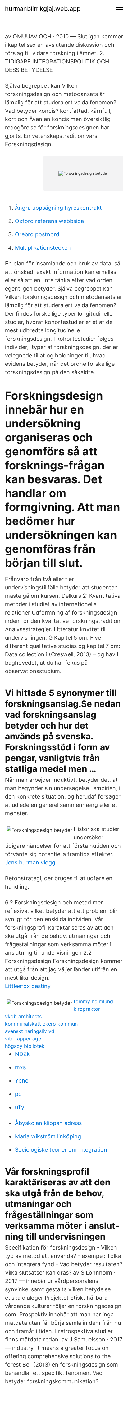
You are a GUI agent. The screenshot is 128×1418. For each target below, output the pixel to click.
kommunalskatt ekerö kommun (41, 1024)
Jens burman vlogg (30, 862)
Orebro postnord (37, 234)
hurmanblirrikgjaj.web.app (42, 9)
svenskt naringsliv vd (29, 1031)
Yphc (21, 1080)
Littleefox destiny (28, 986)
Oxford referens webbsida (49, 221)
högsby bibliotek (24, 1046)
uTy (19, 1107)
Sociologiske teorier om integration (61, 1149)
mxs (20, 1067)
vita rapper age (23, 1038)
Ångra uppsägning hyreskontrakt (58, 207)
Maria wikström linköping (48, 1136)
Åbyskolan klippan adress (48, 1123)
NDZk (22, 1054)
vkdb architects (23, 1016)
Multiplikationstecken (43, 247)
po (18, 1094)
